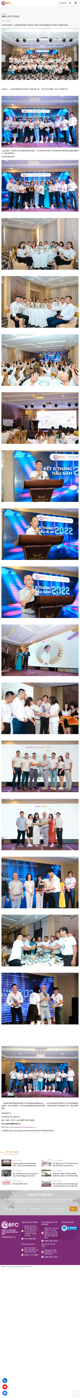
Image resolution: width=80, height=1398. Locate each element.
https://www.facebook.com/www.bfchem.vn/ (20, 1127)
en (62, 3)
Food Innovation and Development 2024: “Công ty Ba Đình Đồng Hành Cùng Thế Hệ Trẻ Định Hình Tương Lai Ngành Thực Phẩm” (25, 1165)
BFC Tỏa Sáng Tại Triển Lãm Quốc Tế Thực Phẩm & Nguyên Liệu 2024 (25, 1175)
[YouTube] (4, 1386)
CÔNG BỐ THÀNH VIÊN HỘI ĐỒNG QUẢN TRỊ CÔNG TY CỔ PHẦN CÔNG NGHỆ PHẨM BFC (65, 1175)
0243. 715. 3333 (31, 1255)
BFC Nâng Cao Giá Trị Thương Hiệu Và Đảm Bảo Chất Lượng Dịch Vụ (65, 1165)
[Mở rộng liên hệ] (4, 1380)
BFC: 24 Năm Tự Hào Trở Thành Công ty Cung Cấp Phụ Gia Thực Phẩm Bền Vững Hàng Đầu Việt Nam (65, 1185)
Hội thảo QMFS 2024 (20, 1184)
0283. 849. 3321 (51, 1241)
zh (65, 3)
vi (59, 3)
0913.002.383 (30, 1239)
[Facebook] (4, 1393)
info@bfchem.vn (8, 1237)
